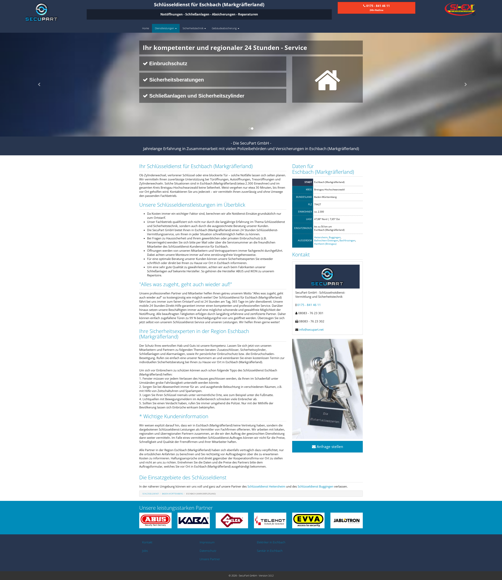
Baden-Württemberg (172, 493)
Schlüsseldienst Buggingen (315, 486)
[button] (37, 85)
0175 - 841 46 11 (309, 305)
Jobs (145, 551)
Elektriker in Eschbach (271, 542)
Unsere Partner (210, 559)
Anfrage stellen (329, 446)
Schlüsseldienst (150, 493)
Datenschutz (208, 551)
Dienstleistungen (165, 28)
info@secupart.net (311, 329)
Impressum (207, 542)
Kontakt (147, 542)
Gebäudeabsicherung (224, 28)
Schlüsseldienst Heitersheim (266, 486)
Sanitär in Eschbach (270, 551)
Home (145, 28)
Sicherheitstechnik (193, 28)
